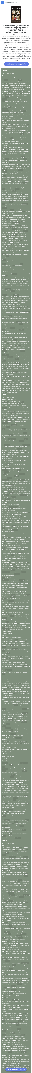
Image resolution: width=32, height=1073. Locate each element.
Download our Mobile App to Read (16, 64)
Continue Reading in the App (16, 1069)
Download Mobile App (10, 2)
